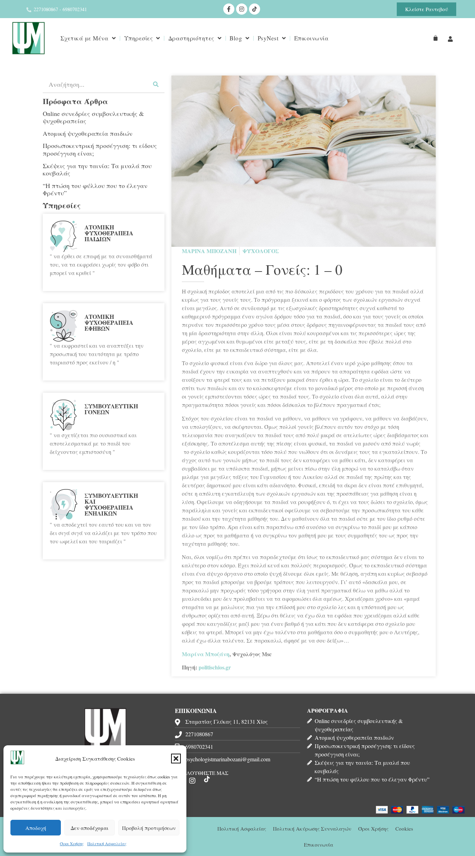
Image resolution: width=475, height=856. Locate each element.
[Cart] (435, 38)
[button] (175, 758)
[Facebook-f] (228, 9)
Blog (236, 38)
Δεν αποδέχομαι (89, 827)
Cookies (404, 828)
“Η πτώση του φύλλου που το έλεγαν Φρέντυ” (95, 189)
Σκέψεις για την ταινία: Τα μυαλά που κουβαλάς (97, 170)
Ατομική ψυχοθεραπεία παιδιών (87, 133)
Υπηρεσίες (138, 38)
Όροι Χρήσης (72, 843)
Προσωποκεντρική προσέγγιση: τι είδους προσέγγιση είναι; (100, 149)
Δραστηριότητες (191, 38)
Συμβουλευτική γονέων (111, 409)
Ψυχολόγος (260, 251)
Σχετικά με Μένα (85, 38)
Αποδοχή (35, 827)
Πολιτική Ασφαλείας (107, 843)
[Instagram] (241, 9)
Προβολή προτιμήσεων (149, 827)
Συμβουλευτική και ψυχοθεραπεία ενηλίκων (111, 504)
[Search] (155, 84)
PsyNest (268, 38)
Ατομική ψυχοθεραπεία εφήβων (108, 322)
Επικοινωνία (311, 38)
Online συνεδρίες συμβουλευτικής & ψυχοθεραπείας (93, 117)
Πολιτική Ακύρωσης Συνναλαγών (312, 828)
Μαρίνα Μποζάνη (206, 654)
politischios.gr (215, 667)
